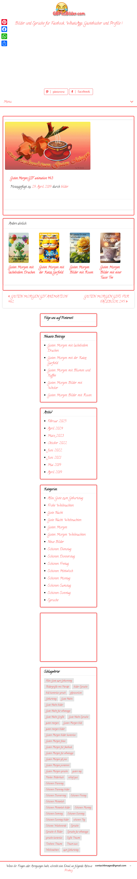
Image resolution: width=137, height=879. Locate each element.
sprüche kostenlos (54, 838)
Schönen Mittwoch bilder (58, 808)
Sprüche (53, 600)
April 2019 (55, 472)
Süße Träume (73, 838)
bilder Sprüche (80, 687)
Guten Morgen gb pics (56, 759)
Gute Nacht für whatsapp (58, 711)
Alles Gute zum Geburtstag (65, 498)
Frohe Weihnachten (61, 505)
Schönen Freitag (58, 564)
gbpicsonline (76, 693)
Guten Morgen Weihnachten (67, 534)
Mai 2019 (54, 465)
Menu (8, 102)
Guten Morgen (57, 527)
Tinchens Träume (54, 844)
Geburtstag (51, 699)
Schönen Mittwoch (60, 571)
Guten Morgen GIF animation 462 (37, 299)
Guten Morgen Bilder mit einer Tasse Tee (110, 272)
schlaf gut (73, 777)
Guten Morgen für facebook (59, 747)
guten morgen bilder (55, 729)
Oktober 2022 (57, 443)
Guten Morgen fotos (55, 741)
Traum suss (72, 844)
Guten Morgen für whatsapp (59, 753)
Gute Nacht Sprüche (78, 717)
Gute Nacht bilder (54, 705)
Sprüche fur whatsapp (77, 832)
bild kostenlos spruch (56, 693)
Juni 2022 (55, 450)
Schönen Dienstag (59, 549)
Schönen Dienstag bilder (58, 790)
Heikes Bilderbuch (55, 777)
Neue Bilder (56, 542)
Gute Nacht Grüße (55, 717)
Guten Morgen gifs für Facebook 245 (106, 299)
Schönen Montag (59, 578)
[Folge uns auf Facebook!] (81, 94)
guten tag (77, 771)
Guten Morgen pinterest (57, 765)
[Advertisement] (68, 61)
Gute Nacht (55, 512)
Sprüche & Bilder (54, 832)
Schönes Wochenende (56, 826)
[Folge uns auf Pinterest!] (56, 94)
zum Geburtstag (70, 850)
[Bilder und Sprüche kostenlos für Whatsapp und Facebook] (68, 9)
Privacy (68, 871)
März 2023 (56, 436)
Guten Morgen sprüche (57, 771)
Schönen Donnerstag (61, 556)
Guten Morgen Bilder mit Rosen (81, 270)
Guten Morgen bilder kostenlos (61, 735)
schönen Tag (79, 820)
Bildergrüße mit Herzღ (57, 687)
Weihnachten (52, 850)
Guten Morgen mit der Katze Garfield (51, 270)
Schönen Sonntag (59, 593)
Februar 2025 (57, 421)
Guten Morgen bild (72, 723)
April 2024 (55, 428)
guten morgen (52, 723)
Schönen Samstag (59, 585)
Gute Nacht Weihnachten (64, 520)
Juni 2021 (54, 457)
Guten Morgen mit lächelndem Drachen (22, 270)
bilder (64, 186)
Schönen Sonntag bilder (57, 820)
